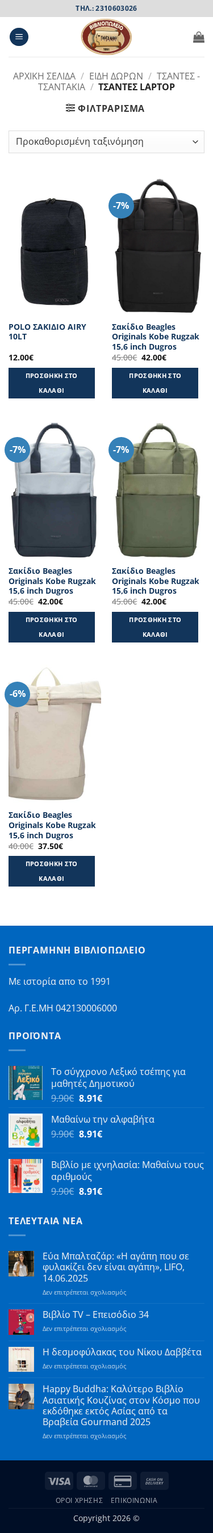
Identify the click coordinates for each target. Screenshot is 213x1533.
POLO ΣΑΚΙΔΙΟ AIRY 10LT (47, 332)
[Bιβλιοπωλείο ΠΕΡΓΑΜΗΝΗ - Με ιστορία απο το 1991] (106, 37)
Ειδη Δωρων (116, 76)
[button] (19, 37)
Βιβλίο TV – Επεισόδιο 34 (96, 1314)
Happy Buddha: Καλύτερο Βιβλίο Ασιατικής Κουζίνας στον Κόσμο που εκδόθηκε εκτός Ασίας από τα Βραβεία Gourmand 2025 (121, 1405)
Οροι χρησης (79, 1500)
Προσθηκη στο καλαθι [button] (52, 382)
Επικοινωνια (134, 1500)
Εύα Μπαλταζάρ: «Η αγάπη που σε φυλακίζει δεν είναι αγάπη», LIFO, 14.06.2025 (116, 1267)
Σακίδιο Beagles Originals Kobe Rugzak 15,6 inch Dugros (155, 337)
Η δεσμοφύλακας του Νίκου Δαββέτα (122, 1352)
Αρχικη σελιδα (44, 76)
